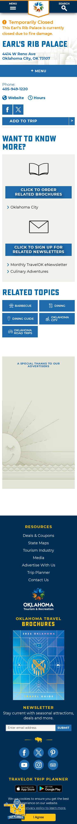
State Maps (38, 543)
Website (16, 98)
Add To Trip (23, 121)
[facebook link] (24, 752)
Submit (63, 728)
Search (64, 3)
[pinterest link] (53, 752)
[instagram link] (38, 765)
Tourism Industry (38, 550)
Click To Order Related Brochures (38, 192)
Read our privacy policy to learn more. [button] (38, 808)
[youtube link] (24, 765)
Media (38, 558)
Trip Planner (38, 572)
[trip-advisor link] (53, 765)
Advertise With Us (38, 565)
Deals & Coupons (38, 535)
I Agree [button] (38, 817)
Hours (39, 98)
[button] (13, 6)
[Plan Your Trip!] (15, 809)
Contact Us (38, 580)
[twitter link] (38, 752)
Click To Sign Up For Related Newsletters (38, 249)
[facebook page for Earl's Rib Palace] (7, 109)
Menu (13, 3)
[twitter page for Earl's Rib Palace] (18, 109)
